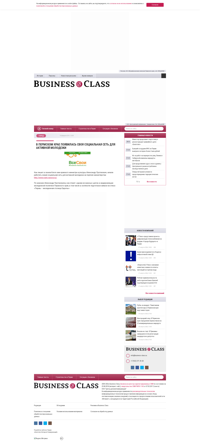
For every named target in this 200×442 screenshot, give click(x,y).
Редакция (37, 405)
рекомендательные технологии (144, 391)
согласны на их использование (121, 3)
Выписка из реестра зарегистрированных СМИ (136, 384)
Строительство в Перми (87, 129)
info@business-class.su (139, 355)
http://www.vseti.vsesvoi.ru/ (45, 178)
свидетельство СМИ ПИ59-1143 (132, 386)
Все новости (152, 182)
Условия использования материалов (69, 411)
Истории (40, 76)
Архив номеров (87, 76)
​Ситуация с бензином (110, 129)
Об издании (61, 405)
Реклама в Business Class (99, 405)
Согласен (155, 5)
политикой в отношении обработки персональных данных (57, 6)
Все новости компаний (155, 293)
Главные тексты (66, 129)
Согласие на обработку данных (102, 411)
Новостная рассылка (68, 76)
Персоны (52, 76)
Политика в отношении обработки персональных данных (43, 414)
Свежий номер (47, 129)
